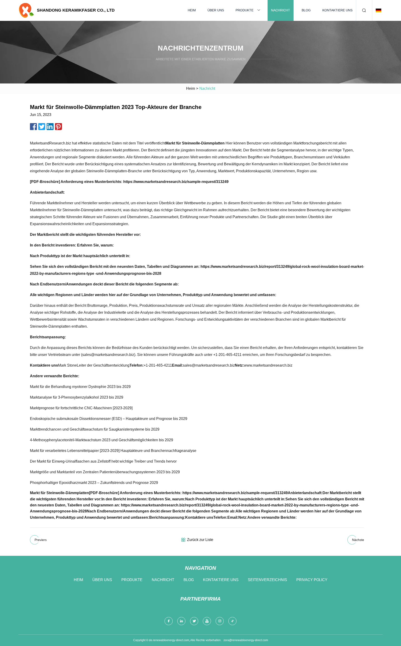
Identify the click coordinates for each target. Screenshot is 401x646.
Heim (192, 10)
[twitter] (194, 621)
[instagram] (220, 621)
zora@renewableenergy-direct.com (245, 640)
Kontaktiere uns (337, 10)
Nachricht (280, 10)
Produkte (244, 10)
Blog (306, 10)
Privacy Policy (311, 580)
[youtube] (207, 621)
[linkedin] (181, 621)
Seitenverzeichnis (267, 580)
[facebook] (169, 621)
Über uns (215, 10)
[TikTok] (232, 621)
